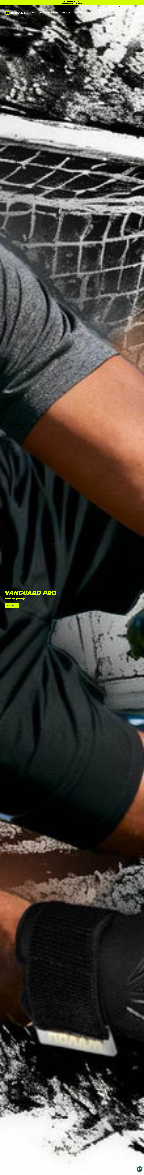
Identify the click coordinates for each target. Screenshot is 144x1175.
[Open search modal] (129, 13)
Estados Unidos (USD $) (129, 7)
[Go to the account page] (134, 13)
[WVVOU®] (15, 13)
